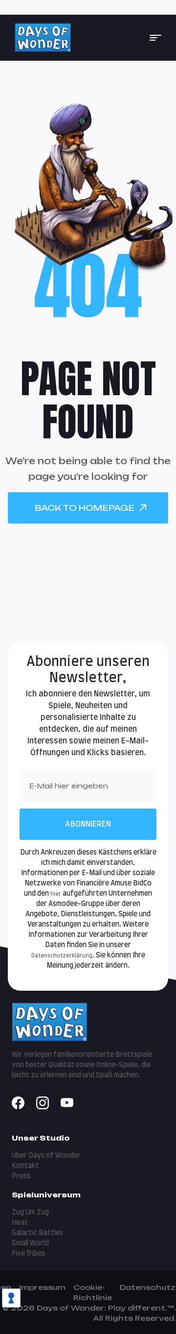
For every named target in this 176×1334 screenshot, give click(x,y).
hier (55, 894)
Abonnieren (88, 824)
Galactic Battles (37, 1233)
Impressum (42, 1287)
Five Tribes (28, 1253)
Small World (30, 1243)
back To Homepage (84, 508)
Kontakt (25, 1166)
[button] (155, 38)
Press (21, 1176)
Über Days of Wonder (46, 1155)
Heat (20, 1222)
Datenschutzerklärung (61, 955)
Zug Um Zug (30, 1212)
